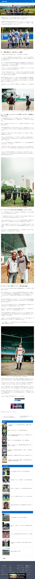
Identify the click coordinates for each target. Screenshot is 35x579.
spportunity (4, 562)
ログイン (10, 565)
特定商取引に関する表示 (4, 574)
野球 (4, 14)
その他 (9, 14)
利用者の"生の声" (27, 567)
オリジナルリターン (28, 574)
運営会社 (10, 567)
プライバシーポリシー (28, 572)
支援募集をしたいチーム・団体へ (28, 566)
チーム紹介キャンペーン (4, 572)
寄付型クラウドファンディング (28, 570)
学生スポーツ (7, 14)
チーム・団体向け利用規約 (20, 572)
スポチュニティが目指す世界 (20, 568)
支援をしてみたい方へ (20, 565)
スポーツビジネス (15, 14)
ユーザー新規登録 (3, 565)
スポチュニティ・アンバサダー (4, 570)
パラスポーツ (11, 14)
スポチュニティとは (4, 567)
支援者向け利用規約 (12, 572)
